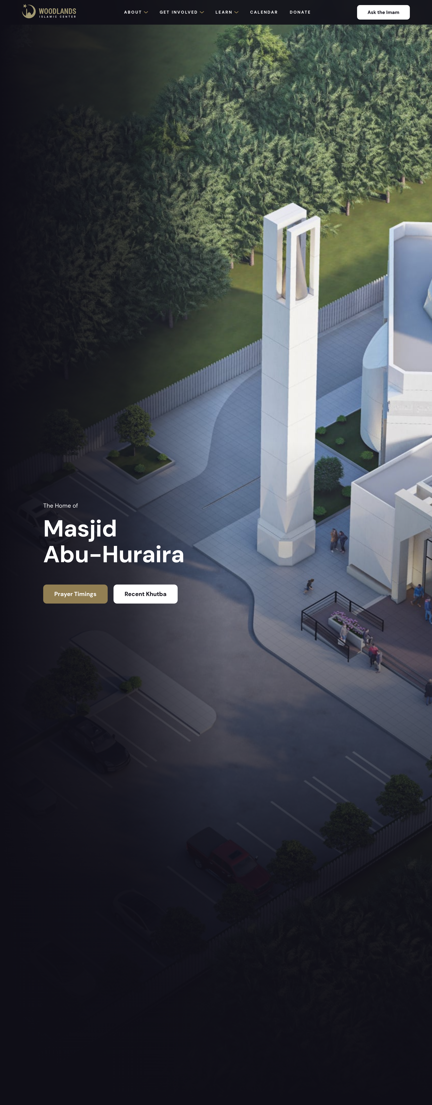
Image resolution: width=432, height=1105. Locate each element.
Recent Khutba (145, 594)
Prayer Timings (75, 594)
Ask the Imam (383, 12)
